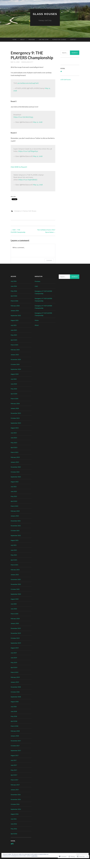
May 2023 (14, 442)
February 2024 (15, 403)
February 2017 (15, 785)
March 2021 (14, 565)
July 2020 (14, 604)
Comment (49, 260)
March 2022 (14, 506)
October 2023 (15, 418)
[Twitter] (11, 844)
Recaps (34, 211)
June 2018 (14, 711)
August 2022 (14, 482)
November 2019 (16, 633)
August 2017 (14, 755)
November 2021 (16, 525)
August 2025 (14, 320)
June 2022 (14, 491)
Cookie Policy (34, 856)
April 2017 (14, 775)
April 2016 (14, 833)
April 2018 (14, 721)
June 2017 (14, 765)
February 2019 (15, 677)
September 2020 (16, 594)
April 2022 (14, 501)
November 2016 (16, 799)
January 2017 (15, 789)
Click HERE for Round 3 (19, 167)
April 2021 (14, 560)
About (22, 39)
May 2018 (14, 716)
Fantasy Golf (27, 211)
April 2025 (14, 340)
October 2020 (15, 589)
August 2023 (14, 428)
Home (14, 39)
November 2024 (16, 359)
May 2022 (14, 496)
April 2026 (14, 296)
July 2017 (14, 760)
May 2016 (14, 829)
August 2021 (14, 540)
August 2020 (14, 599)
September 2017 (16, 750)
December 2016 (16, 794)
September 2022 (16, 477)
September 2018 (16, 697)
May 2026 (14, 291)
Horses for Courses (59, 39)
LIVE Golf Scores (65, 79)
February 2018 (15, 731)
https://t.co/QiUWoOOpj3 (23, 117)
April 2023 (14, 447)
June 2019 (14, 657)
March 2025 (14, 345)
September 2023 (16, 423)
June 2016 (14, 824)
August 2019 (14, 648)
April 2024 (14, 393)
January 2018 (15, 736)
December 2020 (16, 579)
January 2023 (15, 462)
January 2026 (15, 310)
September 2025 (16, 315)
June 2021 (14, 550)
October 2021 (15, 530)
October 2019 (15, 638)
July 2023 (14, 433)
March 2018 (14, 726)
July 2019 (14, 653)
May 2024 (14, 389)
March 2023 (14, 452)
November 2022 (16, 467)
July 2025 (14, 325)
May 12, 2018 (37, 156)
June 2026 (14, 286)
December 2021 (16, 521)
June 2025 (14, 330)
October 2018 (15, 692)
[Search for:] (69, 52)
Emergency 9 (18, 211)
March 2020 (14, 613)
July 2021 (14, 545)
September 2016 (16, 809)
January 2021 (15, 574)
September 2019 (16, 643)
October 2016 (15, 804)
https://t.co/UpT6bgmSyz (28, 151)
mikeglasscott (27, 62)
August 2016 (14, 814)
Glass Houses (45, 14)
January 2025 (15, 354)
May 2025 (14, 335)
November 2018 (16, 687)
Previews (32, 39)
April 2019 (14, 667)
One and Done (44, 39)
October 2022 (15, 472)
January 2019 (15, 682)
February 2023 (15, 457)
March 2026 (14, 301)
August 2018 (14, 701)
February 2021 (15, 569)
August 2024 (14, 374)
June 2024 (14, 384)
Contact (73, 39)
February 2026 (15, 305)
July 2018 (14, 706)
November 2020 (16, 584)
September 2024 (16, 369)
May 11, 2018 (37, 122)
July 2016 (14, 819)
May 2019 (14, 662)
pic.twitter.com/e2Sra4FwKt (28, 83)
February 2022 (15, 511)
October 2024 (15, 364)
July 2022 (14, 486)
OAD (36, 286)
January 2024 (15, 408)
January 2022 (15, 516)
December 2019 (16, 628)
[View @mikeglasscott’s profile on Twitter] (61, 71)
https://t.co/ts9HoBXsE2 (28, 180)
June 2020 (14, 609)
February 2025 (15, 349)
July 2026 (14, 281)
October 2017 (15, 745)
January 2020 (15, 623)
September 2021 (16, 535)
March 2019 (14, 672)
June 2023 (14, 437)
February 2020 (15, 618)
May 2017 (14, 770)
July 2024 (14, 379)
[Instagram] (13, 844)
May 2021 (14, 555)
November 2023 (16, 413)
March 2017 (14, 780)
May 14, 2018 (38, 185)
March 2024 (14, 398)
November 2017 (16, 741)
